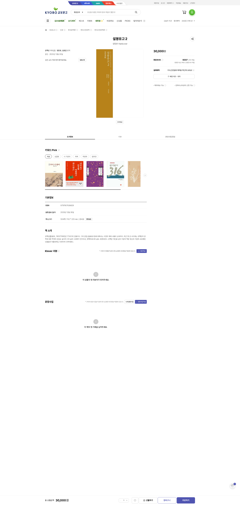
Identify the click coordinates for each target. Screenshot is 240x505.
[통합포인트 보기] (162, 60)
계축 (76, 157)
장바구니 (167, 500)
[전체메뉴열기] (47, 20)
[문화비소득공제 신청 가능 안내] (194, 85)
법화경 (94, 157)
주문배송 (178, 3)
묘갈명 (57, 157)
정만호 (59, 50)
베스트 (81, 21)
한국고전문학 (85, 30)
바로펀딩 (110, 21)
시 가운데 (67, 157)
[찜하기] (135, 500)
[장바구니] (184, 12)
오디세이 (71, 21)
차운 (48, 157)
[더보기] (144, 21)
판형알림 (88, 219)
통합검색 (77, 12)
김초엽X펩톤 (59, 21)
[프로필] (192, 12)
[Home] (46, 30)
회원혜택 (169, 3)
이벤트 (89, 21)
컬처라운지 (137, 21)
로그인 (163, 3)
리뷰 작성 (142, 251)
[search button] (136, 12)
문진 (46, 54)
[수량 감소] (120, 500)
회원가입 (156, 3)
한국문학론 (72, 30)
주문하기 (185, 500)
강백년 (47, 50)
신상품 (119, 21)
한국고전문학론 (99, 30)
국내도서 (52, 30)
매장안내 (185, 3)
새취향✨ (99, 21)
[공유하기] (192, 38)
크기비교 (119, 122)
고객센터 (192, 3)
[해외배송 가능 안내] (165, 85)
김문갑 (64, 50)
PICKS (127, 21)
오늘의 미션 (168, 21)
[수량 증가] (126, 500)
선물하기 (149, 500)
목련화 (85, 157)
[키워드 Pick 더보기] (145, 175)
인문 (61, 30)
